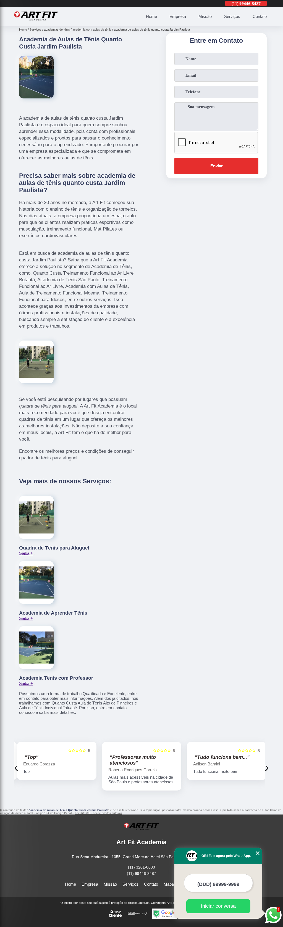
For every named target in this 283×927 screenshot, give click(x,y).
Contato (260, 16)
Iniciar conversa (218, 906)
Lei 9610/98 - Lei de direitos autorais (98, 813)
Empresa (177, 16)
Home (151, 16)
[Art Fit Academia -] (36, 22)
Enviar (216, 166)
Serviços (232, 16)
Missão (205, 16)
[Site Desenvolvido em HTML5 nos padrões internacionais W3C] (137, 914)
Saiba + (26, 553)
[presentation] (16, 767)
